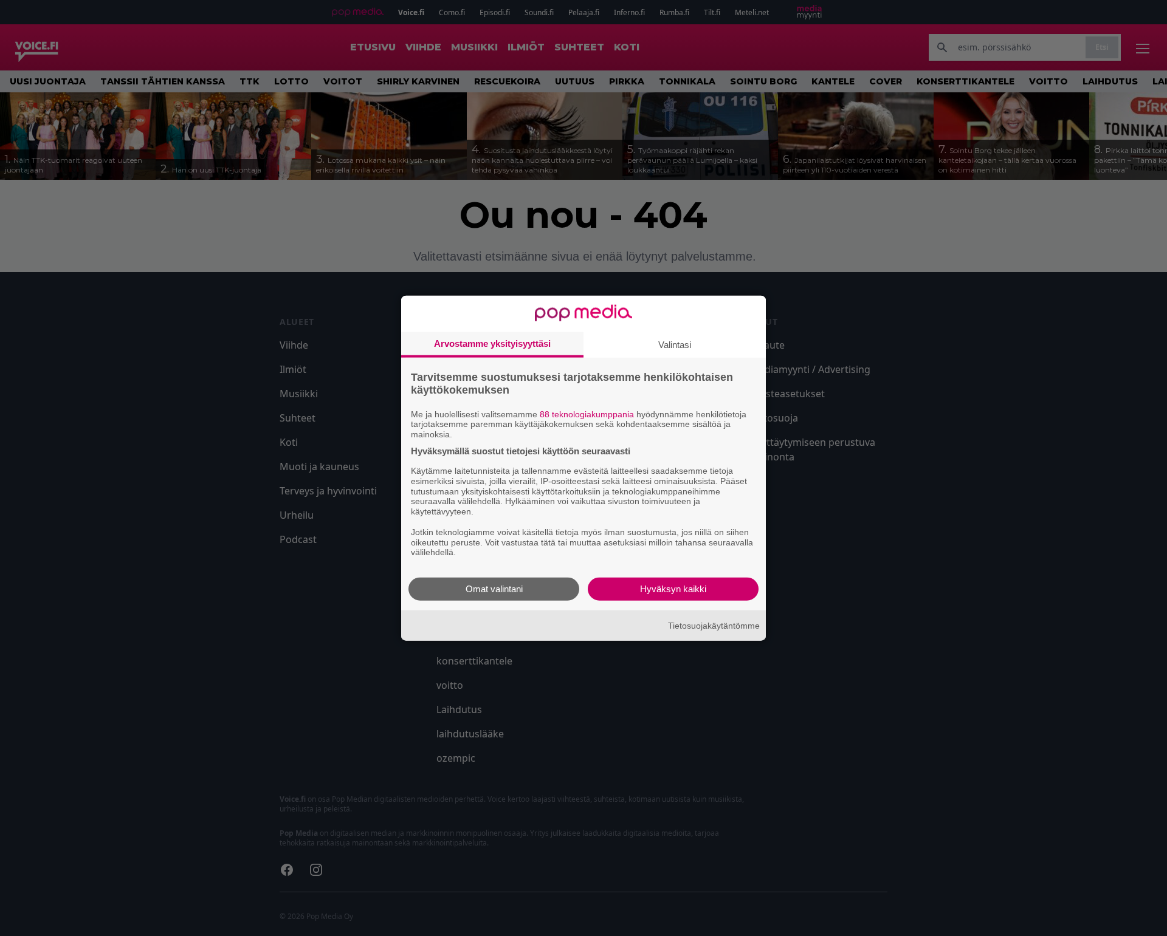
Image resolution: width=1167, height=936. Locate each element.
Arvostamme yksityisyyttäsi (492, 343)
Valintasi (674, 344)
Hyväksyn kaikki (673, 589)
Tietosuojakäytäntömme (714, 625)
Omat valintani (494, 589)
